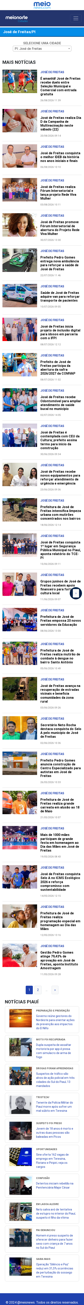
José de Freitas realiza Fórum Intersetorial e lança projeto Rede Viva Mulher (58, 193)
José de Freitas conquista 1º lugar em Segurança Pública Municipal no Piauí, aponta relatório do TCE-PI (60, 550)
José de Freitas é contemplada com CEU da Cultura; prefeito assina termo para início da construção (60, 440)
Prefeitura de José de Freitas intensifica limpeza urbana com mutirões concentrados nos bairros (60, 513)
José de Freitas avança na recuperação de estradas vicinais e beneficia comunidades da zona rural (60, 693)
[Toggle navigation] (76, 18)
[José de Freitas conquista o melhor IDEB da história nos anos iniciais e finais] (21, 158)
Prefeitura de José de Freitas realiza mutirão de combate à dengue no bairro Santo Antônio (60, 656)
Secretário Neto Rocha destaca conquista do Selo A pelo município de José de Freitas (60, 731)
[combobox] (42, 48)
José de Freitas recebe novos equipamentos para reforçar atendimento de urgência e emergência (60, 477)
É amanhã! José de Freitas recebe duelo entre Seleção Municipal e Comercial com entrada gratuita (60, 86)
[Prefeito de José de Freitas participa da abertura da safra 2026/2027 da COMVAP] (21, 366)
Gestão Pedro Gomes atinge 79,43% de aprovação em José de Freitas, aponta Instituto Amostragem (59, 960)
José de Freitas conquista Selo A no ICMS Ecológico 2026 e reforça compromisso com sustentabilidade (60, 882)
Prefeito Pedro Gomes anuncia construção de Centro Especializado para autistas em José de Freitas (60, 768)
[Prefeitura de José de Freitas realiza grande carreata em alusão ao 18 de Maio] (21, 804)
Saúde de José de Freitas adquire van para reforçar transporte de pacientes (60, 296)
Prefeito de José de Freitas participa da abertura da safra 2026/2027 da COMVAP (57, 368)
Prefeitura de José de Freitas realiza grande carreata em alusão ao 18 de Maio (60, 805)
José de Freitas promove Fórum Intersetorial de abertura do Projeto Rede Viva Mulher (60, 228)
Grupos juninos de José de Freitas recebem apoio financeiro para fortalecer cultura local (60, 587)
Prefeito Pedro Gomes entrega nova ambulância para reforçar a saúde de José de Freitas (59, 263)
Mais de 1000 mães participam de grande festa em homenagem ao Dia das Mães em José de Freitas (59, 842)
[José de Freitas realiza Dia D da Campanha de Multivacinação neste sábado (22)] (21, 122)
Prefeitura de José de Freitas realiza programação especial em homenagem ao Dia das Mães (60, 921)
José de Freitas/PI (19, 31)
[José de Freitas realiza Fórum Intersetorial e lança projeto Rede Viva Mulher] (21, 191)
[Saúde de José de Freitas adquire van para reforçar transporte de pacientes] (21, 297)
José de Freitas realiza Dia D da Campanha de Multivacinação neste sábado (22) (60, 123)
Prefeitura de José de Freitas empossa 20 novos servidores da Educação (60, 620)
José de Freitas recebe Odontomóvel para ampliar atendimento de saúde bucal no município (60, 403)
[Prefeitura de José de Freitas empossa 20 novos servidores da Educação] (21, 621)
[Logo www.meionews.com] (42, 5)
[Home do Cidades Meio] (20, 18)
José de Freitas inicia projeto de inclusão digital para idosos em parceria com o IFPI (60, 332)
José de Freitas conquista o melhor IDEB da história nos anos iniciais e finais (60, 157)
